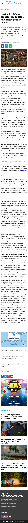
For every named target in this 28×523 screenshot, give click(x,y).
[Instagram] (8, 376)
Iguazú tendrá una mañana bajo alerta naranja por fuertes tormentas (13, 441)
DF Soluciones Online (20, 521)
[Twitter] (5, 376)
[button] (2, 3)
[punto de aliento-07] (14, 346)
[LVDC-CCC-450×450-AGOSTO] (14, 405)
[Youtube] (11, 376)
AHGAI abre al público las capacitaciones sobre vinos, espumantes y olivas (11, 416)
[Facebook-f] (2, 376)
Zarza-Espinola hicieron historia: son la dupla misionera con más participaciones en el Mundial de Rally (13, 466)
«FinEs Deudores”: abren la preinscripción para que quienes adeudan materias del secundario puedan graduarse (13, 364)
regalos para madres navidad (12, 267)
